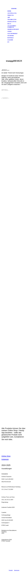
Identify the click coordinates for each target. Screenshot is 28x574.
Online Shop (5, 456)
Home (9, 11)
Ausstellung (12, 13)
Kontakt (11, 570)
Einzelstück (11, 21)
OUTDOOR (10, 35)
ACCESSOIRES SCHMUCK (11, 26)
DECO (9, 23)
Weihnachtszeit (13, 29)
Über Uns (10, 15)
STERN (9, 31)
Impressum (16, 570)
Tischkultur (11, 19)
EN (8, 42)
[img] (14, 3)
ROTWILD (10, 37)
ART (8, 17)
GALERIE (10, 40)
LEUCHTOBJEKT (12, 33)
